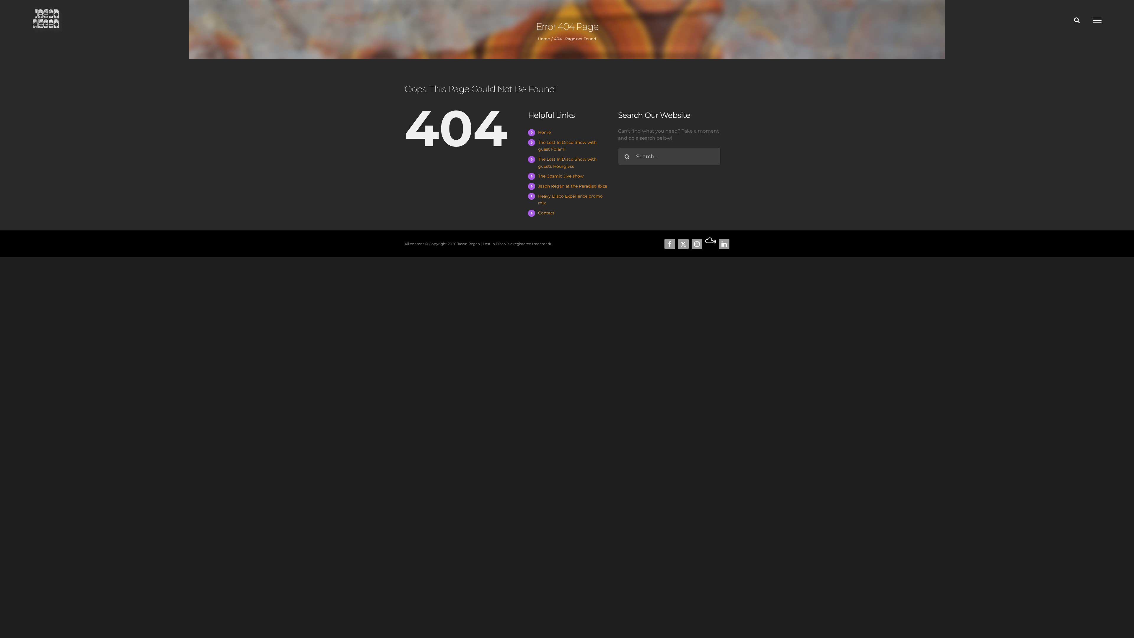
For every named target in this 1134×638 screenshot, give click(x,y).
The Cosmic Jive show (561, 176)
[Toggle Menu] (1097, 20)
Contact (546, 213)
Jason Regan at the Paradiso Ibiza (572, 186)
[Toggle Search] (1077, 20)
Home (544, 132)
